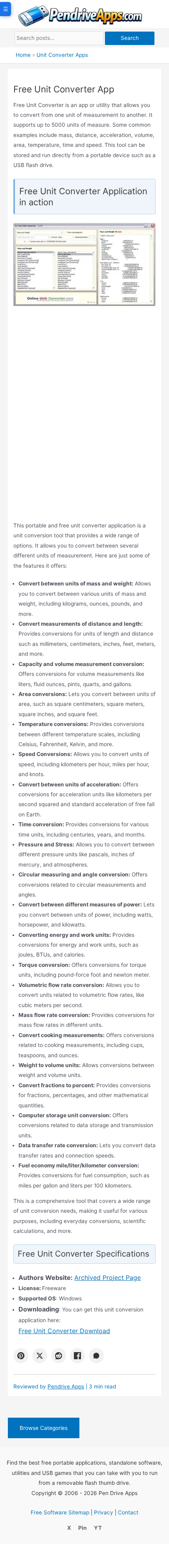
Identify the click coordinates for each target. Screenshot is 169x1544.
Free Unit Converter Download (64, 1331)
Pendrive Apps (66, 1386)
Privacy (103, 1512)
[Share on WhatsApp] (96, 1355)
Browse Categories (44, 1428)
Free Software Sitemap (60, 1512)
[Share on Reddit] (58, 1355)
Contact (128, 1512)
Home (23, 55)
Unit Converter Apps (62, 55)
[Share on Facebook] (77, 1355)
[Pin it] (20, 1355)
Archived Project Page (107, 1277)
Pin (82, 1528)
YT (98, 1528)
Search (130, 38)
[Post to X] (39, 1355)
